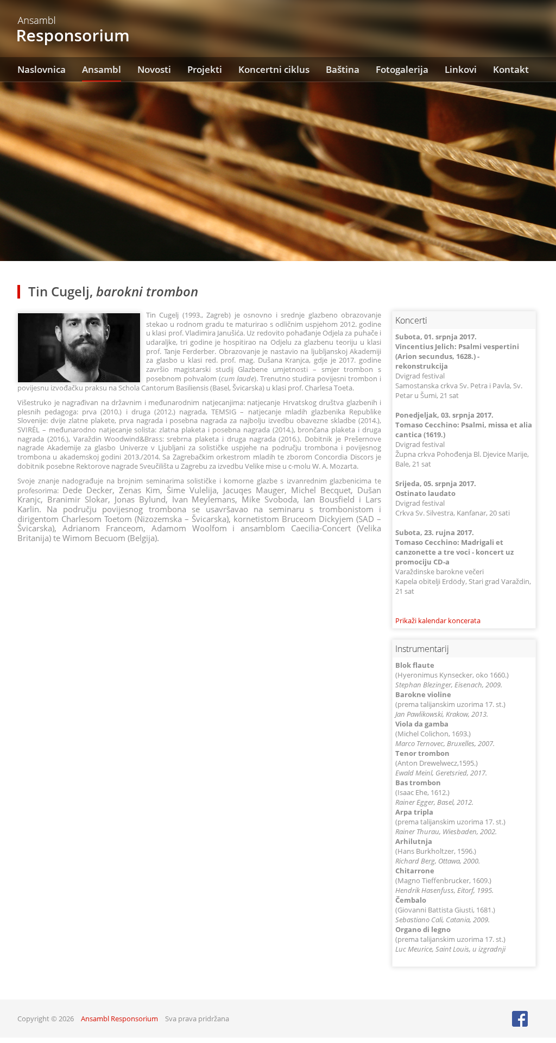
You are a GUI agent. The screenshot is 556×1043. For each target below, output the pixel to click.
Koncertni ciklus (273, 69)
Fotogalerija (402, 69)
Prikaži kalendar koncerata (438, 620)
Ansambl (101, 69)
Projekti (204, 69)
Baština (342, 69)
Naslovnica (41, 69)
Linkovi (461, 69)
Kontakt (511, 69)
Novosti (154, 69)
